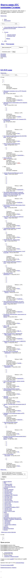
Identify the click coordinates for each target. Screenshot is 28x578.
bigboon (5, 316)
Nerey (6, 342)
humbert (19, 116)
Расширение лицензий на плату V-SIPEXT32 (14, 341)
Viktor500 (5, 397)
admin (4, 159)
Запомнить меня (6, 51)
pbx (18, 386)
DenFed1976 (20, 189)
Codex (4, 304)
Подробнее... (4, 56)
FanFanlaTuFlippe (20, 562)
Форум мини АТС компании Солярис (10, 6)
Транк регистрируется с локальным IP (12, 333)
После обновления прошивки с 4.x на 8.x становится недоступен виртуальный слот (13, 302)
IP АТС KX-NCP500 (8, 454)
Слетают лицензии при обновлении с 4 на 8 (14, 251)
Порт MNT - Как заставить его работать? (13, 216)
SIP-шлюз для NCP (8, 273)
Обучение (5, 396)
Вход (2, 44)
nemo (4, 137)
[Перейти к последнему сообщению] (21, 116)
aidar (6, 207)
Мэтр (18, 214)
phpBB (11, 559)
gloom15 (7, 292)
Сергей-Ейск (20, 155)
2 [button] (3, 81)
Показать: (4, 472)
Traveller (19, 363)
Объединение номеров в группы (11, 388)
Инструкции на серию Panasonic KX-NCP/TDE (15, 136)
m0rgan (6, 406)
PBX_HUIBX (8, 334)
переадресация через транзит (10, 422)
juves (18, 133)
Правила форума (7, 157)
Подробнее (3, 54)
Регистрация (10, 44)
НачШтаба (19, 202)
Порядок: (14, 474)
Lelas (4, 262)
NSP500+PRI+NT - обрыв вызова (11, 239)
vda (4, 93)
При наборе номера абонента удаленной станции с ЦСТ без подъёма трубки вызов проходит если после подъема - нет (13, 193)
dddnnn (5, 439)
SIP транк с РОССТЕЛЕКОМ (10, 351)
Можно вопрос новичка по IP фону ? (12, 261)
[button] (3, 82)
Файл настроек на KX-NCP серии (11, 143)
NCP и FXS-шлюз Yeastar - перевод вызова (13, 381)
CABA (5, 196)
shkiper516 (19, 100)
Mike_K (19, 331)
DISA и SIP (6, 325)
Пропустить (3, 15)
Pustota (5, 327)
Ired (4, 382)
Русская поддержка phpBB (7, 565)
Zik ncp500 (7, 455)
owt (5, 415)
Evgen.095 (5, 252)
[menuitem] (5, 19)
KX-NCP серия (6, 70)
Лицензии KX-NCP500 (9, 291)
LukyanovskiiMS (7, 390)
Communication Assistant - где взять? (12, 228)
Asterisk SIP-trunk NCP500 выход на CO (13, 173)
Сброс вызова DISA (8, 365)
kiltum (6, 218)
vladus (6, 174)
